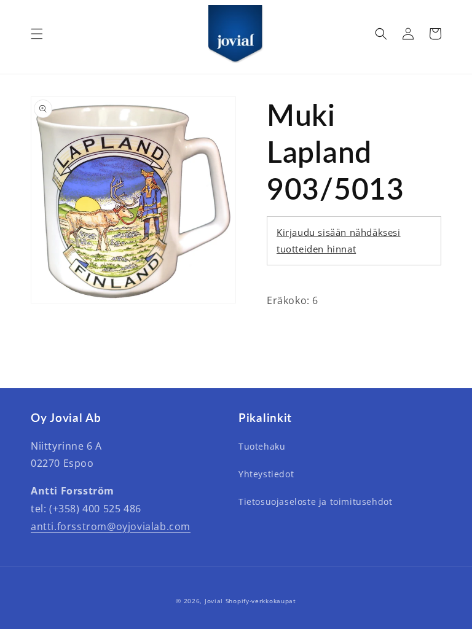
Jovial (214, 600)
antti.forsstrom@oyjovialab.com (111, 526)
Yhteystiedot (266, 474)
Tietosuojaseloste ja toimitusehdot (315, 501)
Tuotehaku (261, 446)
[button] (36, 33)
